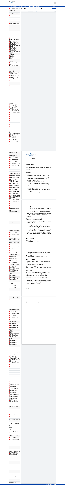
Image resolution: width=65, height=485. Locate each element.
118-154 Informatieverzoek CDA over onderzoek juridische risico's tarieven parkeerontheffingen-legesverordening (14, 121)
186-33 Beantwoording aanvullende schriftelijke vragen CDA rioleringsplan (14, 187)
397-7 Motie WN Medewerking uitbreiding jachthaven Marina (13, 467)
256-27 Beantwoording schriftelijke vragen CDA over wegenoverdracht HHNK (14, 411)
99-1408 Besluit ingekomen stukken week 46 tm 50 (14, 58)
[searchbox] (44, 3)
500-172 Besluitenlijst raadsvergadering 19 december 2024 (14, 8)
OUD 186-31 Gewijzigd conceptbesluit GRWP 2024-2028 (14, 203)
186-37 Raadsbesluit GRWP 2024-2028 (15, 207)
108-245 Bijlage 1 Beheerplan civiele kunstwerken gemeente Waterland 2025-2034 (14, 352)
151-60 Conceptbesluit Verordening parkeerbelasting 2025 (14, 87)
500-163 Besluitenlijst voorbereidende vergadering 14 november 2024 (14, 44)
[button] (55, 3)
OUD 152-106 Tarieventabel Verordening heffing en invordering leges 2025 (14, 168)
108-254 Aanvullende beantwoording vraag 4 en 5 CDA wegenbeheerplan (14, 388)
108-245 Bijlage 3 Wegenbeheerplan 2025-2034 (14, 369)
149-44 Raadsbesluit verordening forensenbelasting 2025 (13, 328)
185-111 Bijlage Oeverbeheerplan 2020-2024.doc (14, 360)
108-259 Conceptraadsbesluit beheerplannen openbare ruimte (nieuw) (14, 350)
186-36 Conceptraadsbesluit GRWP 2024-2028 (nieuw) (14, 178)
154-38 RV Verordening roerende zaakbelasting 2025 (13, 332)
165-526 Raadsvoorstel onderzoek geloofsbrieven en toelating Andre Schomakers (13, 16)
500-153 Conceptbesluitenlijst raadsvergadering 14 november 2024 (13, 34)
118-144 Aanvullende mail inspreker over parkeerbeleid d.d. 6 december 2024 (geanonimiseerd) (14, 103)
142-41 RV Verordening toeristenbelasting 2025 (12, 267)
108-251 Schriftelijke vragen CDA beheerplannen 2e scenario (13, 382)
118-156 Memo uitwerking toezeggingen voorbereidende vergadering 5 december (14, 124)
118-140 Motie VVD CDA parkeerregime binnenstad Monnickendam (14, 94)
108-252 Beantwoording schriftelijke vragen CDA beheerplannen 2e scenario (14, 384)
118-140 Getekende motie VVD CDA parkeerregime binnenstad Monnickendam (14, 150)
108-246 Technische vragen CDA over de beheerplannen (14, 373)
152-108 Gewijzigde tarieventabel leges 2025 (14, 163)
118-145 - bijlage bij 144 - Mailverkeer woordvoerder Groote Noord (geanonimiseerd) (14, 107)
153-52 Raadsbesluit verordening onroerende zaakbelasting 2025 (13, 236)
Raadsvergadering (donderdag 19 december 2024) (22, 6)
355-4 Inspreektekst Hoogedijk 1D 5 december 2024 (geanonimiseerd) (14, 76)
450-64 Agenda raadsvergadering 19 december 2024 (14, 24)
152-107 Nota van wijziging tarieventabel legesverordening (13, 161)
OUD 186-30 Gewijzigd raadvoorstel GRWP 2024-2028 (14, 201)
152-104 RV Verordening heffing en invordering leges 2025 (14, 157)
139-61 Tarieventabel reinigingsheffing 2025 (14, 252)
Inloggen (54, 484)
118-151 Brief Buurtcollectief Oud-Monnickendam (13, 114)
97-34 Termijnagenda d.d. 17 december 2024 (14, 63)
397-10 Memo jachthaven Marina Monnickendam (13, 465)
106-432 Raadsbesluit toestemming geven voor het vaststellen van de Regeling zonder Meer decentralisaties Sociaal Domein (14, 460)
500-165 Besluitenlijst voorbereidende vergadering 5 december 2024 (14, 48)
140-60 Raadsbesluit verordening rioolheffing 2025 (13, 220)
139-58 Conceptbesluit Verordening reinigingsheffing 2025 (14, 246)
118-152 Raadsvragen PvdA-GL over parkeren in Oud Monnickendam (14, 118)
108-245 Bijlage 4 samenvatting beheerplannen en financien (13, 371)
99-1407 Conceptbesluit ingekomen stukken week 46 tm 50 (14, 56)
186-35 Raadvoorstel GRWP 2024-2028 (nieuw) (14, 176)
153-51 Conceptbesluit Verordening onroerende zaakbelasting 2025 (14, 234)
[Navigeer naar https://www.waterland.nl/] (12, 2)
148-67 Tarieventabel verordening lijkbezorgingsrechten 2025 (13, 319)
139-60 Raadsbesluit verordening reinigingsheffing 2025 (13, 250)
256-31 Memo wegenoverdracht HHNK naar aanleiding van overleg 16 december (14, 414)
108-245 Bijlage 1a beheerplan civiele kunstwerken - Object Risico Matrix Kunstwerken (14, 355)
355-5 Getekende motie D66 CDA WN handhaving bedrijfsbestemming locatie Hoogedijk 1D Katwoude (14, 81)
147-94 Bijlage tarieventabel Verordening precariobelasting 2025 (13, 303)
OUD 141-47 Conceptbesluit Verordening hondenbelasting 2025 (13, 260)
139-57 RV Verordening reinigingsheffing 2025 (12, 244)
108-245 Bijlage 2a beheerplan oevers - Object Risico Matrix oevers (14, 364)
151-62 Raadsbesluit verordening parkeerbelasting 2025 (13, 146)
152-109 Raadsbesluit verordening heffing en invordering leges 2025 (13, 170)
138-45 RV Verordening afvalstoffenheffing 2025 (12, 224)
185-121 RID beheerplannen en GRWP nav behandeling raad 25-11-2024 (14, 193)
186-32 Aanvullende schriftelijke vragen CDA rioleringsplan (14, 185)
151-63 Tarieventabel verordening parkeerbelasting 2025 (13, 148)
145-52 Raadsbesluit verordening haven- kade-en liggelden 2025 (13, 287)
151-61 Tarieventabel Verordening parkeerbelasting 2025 (13, 89)
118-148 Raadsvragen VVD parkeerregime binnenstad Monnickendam (14, 116)
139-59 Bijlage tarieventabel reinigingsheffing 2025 (13, 248)
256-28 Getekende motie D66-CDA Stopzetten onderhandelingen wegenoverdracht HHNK (14, 417)
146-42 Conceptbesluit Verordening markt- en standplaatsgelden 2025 (14, 293)
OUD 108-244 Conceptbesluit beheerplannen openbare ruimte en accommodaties (13, 398)
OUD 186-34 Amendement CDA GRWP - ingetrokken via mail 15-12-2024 (14, 205)
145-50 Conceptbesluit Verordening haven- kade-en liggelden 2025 (14, 285)
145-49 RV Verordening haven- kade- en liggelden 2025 (14, 283)
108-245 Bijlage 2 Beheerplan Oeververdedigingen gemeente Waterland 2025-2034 (14, 362)
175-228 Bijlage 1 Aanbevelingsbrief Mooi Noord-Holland (14, 442)
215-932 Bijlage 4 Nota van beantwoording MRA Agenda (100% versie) (14, 431)
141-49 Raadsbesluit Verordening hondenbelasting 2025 (13, 262)
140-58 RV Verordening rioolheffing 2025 (14, 214)
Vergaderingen (15, 6)
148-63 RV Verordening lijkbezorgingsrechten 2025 (12, 311)
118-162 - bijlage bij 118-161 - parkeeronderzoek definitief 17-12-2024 (13, 140)
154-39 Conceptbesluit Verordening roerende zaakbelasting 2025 (14, 334)
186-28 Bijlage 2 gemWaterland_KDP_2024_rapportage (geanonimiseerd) (13, 181)
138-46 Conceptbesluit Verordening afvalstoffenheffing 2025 (14, 226)
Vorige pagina (54, 8)
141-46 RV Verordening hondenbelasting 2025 (12, 257)
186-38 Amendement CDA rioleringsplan (15, 195)
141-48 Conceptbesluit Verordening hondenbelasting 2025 (14, 259)
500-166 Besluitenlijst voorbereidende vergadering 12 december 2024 (14, 50)
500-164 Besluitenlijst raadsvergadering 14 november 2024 (14, 46)
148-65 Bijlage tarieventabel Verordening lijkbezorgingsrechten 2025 (14, 315)
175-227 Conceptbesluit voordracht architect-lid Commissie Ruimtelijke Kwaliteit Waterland (14, 440)
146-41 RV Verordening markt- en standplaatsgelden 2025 (13, 291)
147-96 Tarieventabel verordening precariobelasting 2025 (13, 307)
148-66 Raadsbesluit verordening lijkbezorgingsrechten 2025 (13, 317)
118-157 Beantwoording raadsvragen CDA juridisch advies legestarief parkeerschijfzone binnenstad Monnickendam (14, 133)
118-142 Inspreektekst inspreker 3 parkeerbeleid (13, 98)
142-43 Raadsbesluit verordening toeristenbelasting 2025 (13, 271)
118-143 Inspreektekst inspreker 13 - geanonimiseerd (14, 100)
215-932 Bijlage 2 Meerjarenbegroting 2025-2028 (14, 427)
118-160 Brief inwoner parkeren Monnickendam (13, 135)
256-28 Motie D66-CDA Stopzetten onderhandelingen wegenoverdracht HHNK (14, 409)
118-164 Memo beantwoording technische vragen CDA (13, 144)
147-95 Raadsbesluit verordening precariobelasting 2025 (13, 305)
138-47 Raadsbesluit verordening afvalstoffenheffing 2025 (13, 228)
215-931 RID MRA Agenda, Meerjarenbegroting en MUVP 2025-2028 (14, 423)
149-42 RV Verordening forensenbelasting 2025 (12, 324)
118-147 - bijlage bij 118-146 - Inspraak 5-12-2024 (14, 112)
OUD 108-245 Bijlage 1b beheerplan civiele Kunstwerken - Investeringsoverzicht (14, 394)
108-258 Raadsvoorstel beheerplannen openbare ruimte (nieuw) (14, 348)
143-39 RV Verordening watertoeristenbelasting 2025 (12, 275)
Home (13, 6)
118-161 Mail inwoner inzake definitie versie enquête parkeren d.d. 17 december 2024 (14, 137)
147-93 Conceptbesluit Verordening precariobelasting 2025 (14, 301)
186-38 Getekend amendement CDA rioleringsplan (14, 209)
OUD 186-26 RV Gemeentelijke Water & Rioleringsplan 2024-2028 (14, 197)
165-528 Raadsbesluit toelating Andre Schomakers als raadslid (14, 20)
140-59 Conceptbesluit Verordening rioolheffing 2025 (14, 216)
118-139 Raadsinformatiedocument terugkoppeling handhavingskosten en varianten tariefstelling (14, 92)
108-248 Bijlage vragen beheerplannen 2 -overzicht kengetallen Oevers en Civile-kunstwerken (14, 380)
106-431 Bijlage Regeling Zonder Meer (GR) (14, 457)
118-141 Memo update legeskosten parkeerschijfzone (14, 96)
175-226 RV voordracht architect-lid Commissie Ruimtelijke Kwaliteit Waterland (14, 437)
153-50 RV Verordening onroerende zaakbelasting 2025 (14, 232)
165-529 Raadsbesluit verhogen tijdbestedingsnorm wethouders (13, 344)
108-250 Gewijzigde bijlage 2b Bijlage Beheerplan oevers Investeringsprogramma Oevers (14, 367)
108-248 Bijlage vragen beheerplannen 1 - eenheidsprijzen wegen (14, 377)
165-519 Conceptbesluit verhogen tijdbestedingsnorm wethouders (13, 342)
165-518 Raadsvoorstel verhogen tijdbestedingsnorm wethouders (13, 340)
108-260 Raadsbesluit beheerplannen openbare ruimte (14, 404)
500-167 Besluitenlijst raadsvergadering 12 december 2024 (14, 52)
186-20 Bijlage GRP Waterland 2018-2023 (14, 191)
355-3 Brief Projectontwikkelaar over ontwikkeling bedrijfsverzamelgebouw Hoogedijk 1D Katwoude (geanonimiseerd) (14, 73)
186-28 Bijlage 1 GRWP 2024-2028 (14, 179)
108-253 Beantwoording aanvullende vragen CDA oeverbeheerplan (14, 386)
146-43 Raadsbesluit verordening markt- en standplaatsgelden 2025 (14, 295)
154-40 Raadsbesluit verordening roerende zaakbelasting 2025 (13, 336)
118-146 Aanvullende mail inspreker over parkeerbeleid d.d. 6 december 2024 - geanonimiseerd (14, 110)
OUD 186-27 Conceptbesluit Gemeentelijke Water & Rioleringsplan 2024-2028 (14, 199)
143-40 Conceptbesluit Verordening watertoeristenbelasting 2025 (14, 277)
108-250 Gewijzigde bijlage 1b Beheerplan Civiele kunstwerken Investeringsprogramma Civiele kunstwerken (14, 357)
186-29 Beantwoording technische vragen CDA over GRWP (13, 184)
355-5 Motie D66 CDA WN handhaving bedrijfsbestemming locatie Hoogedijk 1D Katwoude (14, 78)
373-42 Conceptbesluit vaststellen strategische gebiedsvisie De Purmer (13, 476)
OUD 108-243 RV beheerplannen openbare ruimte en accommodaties (13, 396)
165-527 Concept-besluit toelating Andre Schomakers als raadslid (14, 18)
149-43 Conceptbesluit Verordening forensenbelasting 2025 (14, 326)
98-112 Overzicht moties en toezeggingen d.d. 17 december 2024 (13, 65)
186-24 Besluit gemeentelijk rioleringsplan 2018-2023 (13, 189)
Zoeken (36, 1)
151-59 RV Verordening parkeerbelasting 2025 (12, 85)
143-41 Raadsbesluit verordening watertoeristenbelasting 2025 (13, 279)
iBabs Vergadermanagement (48, 484)
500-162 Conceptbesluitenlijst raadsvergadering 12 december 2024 (13, 42)
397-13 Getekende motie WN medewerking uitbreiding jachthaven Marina (14, 469)
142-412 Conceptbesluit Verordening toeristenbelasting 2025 (14, 269)
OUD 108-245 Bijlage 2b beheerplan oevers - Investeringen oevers (14, 392)
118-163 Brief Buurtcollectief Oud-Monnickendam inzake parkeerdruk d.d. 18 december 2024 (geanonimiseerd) (14, 142)
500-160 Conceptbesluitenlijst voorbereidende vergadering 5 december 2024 (14, 37)
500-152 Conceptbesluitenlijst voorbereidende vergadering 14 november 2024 (14, 32)
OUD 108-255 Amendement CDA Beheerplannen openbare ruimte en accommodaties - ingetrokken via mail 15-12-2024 (14, 401)
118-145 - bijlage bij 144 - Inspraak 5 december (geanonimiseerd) (14, 105)
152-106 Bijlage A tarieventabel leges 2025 (14, 165)
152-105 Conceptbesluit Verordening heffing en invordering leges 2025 (14, 159)
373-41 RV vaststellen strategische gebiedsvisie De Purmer (14, 474)
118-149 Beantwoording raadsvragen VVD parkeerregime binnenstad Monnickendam (14, 127)
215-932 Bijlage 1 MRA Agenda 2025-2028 (14, 425)
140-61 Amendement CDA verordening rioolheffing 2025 (14, 218)
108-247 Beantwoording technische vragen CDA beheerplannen (14, 375)
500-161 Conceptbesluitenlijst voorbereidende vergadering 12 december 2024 (14, 39)
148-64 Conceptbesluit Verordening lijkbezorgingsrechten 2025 (14, 313)
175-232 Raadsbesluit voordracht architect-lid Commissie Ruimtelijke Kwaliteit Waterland (14, 445)
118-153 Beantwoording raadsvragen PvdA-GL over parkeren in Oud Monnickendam (14, 130)
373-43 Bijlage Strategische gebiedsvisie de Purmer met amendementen (14, 478)
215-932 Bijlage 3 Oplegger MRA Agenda (13, 429)
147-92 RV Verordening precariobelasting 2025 (12, 299)
